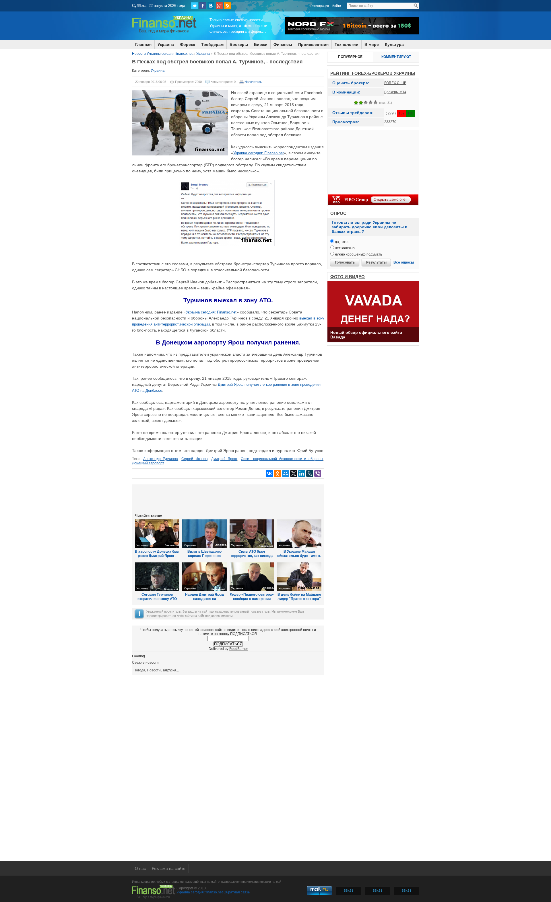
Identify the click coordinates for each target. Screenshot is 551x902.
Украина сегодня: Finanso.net (258, 153)
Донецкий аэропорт (148, 463)
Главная (143, 44)
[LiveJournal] (309, 473)
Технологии (346, 44)
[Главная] (164, 32)
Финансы (282, 44)
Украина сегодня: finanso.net (199, 892)
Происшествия (313, 44)
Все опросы (403, 262)
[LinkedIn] (301, 473)
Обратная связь (237, 892)
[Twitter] (194, 5)
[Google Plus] (219, 5)
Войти (336, 5)
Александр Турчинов (160, 459)
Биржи (260, 44)
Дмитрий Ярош (224, 459)
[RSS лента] (227, 5)
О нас (140, 868)
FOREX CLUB (395, 83)
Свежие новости (145, 663)
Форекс (187, 44)
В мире (371, 44)
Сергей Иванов (194, 459)
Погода (139, 670)
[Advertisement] (228, 498)
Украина (166, 44)
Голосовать (345, 262)
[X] (293, 473)
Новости (154, 670)
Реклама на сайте (168, 868)
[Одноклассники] (277, 473)
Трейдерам (212, 44)
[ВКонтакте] (210, 5)
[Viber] (317, 473)
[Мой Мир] (285, 473)
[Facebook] (202, 5)
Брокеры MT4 (395, 92)
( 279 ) (391, 113)
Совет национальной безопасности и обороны (282, 459)
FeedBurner (238, 649)
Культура (394, 44)
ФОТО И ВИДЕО (347, 276)
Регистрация (320, 5)
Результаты (376, 262)
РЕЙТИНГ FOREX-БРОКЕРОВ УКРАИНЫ (372, 73)
